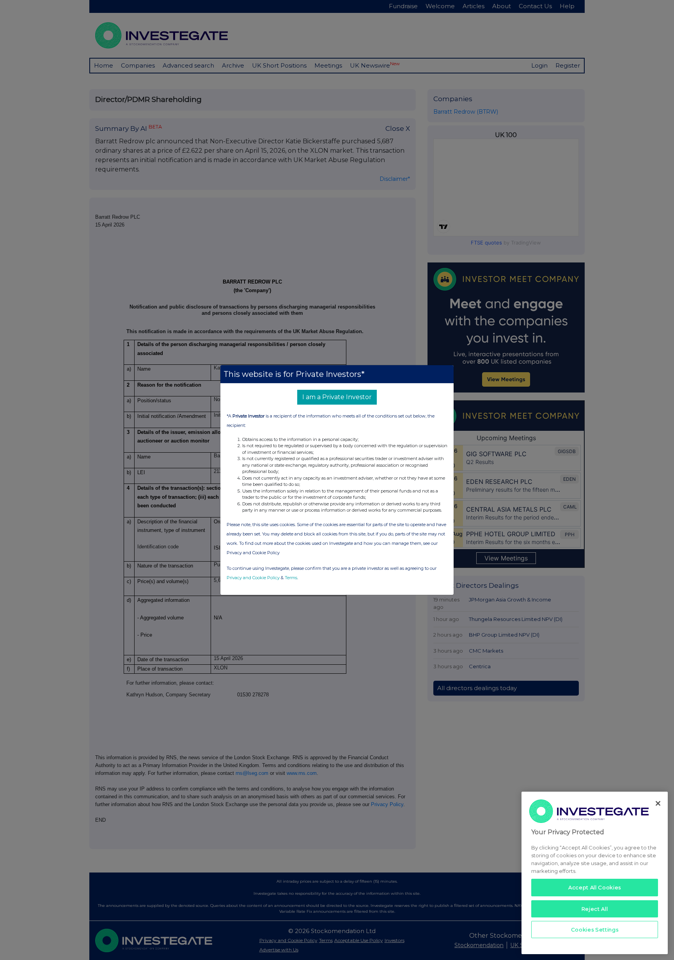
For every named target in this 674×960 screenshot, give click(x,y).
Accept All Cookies (594, 887)
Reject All (595, 908)
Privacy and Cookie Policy (253, 577)
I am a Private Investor (337, 397)
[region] (594, 873)
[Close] (658, 803)
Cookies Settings (595, 929)
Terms (291, 577)
